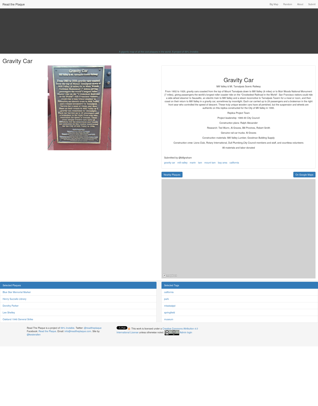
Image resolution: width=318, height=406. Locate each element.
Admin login (186, 332)
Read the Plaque (13, 4)
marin (193, 162)
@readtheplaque (93, 327)
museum (168, 319)
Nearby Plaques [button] (172, 174)
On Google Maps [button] (304, 174)
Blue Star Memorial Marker (17, 292)
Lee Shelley (9, 312)
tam (200, 162)
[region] (238, 228)
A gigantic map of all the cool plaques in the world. (145, 51)
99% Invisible (191, 51)
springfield (169, 312)
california (234, 162)
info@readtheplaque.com (78, 331)
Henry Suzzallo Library (14, 298)
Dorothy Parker (11, 305)
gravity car (169, 162)
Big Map (274, 4)
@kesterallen (34, 334)
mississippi (169, 305)
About (300, 4)
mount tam (210, 162)
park (166, 298)
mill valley (182, 162)
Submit (312, 4)
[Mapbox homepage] (169, 275)
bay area (222, 162)
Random (287, 4)
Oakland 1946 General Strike (18, 319)
